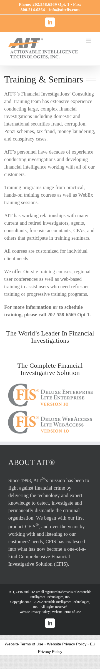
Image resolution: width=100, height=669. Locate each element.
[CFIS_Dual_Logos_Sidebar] (50, 384)
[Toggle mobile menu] (89, 41)
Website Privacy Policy (34, 612)
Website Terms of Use (66, 612)
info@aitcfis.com (64, 9)
